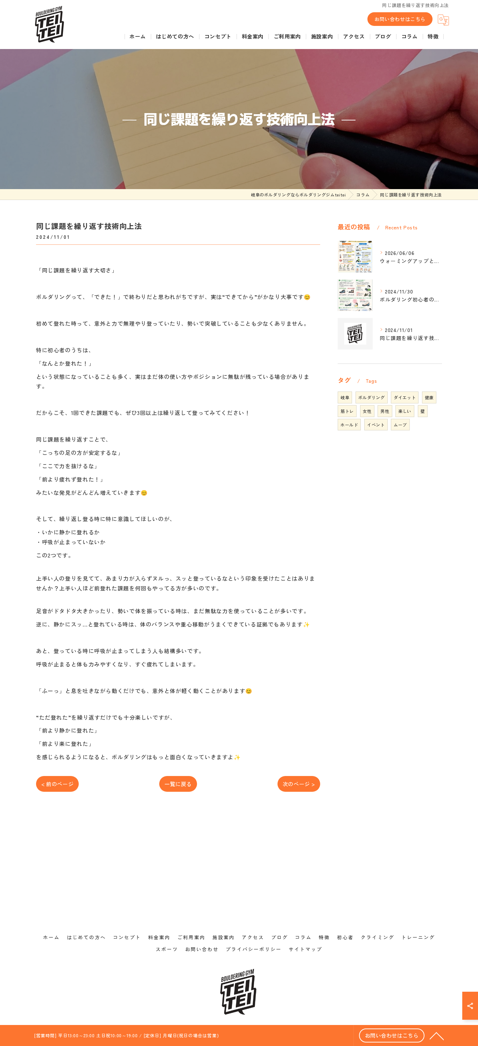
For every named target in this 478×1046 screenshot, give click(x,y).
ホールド (349, 425)
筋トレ (347, 411)
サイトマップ (305, 949)
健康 (429, 397)
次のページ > (299, 784)
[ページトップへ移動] (437, 1035)
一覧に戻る (178, 784)
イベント (376, 425)
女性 (367, 411)
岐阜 (344, 397)
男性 (384, 411)
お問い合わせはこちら (400, 18)
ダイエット (405, 397)
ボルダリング (371, 397)
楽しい (405, 411)
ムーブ (400, 425)
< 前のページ (57, 784)
